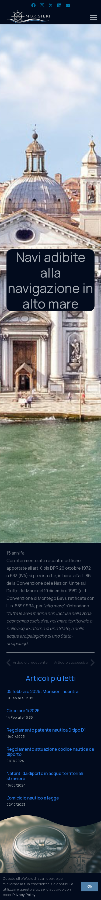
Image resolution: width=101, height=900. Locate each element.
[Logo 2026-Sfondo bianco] (28, 17)
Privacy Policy (24, 894)
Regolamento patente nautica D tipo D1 (46, 730)
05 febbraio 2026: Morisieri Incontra (42, 691)
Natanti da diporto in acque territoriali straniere (44, 775)
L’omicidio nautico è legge (32, 798)
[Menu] (93, 17)
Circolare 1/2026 (23, 711)
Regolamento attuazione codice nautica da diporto (50, 751)
